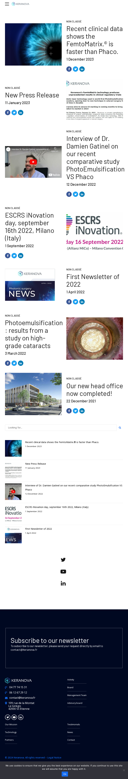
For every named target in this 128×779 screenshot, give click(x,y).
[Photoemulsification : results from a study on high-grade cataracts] (94, 338)
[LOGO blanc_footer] (18, 680)
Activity (70, 679)
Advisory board (74, 703)
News (70, 732)
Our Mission (11, 724)
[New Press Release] (94, 99)
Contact (71, 739)
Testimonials (73, 724)
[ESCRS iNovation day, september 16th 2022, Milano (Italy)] (94, 231)
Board (70, 687)
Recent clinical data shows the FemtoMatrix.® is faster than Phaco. (94, 39)
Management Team (76, 695)
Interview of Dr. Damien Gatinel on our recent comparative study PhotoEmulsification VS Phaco (95, 157)
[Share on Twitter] (75, 69)
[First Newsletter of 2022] (33, 285)
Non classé (74, 21)
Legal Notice (54, 757)
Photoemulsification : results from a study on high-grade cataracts (34, 334)
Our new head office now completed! (94, 389)
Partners (9, 739)
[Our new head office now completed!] (33, 394)
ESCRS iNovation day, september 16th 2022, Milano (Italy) (29, 226)
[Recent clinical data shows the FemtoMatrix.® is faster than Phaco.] (33, 44)
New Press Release (32, 95)
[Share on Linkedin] (82, 69)
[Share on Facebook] (69, 69)
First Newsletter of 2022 (93, 280)
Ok (64, 774)
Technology (10, 732)
